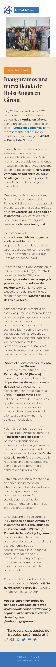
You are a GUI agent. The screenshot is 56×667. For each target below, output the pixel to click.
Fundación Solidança (27, 127)
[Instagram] (6, 639)
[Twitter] (23, 639)
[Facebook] (12, 639)
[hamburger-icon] (50, 10)
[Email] (29, 639)
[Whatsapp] (17, 639)
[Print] (34, 639)
